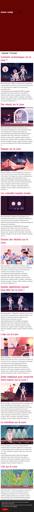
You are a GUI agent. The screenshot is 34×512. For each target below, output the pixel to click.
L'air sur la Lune (9, 466)
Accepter (5, 509)
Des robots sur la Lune (12, 104)
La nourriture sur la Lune (13, 422)
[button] (20, 12)
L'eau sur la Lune (9, 334)
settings (15, 506)
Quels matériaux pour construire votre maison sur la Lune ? (17, 378)
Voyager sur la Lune (11, 148)
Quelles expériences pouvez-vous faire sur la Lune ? (15, 288)
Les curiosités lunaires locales (16, 193)
